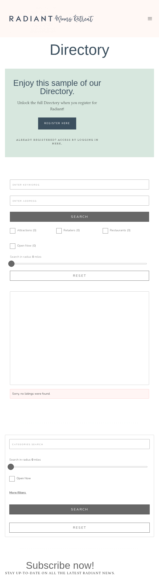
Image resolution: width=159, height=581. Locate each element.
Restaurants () (120, 230)
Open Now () (26, 246)
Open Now (24, 478)
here (56, 143)
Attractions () (26, 230)
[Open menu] (150, 18)
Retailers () (72, 230)
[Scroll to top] (148, 574)
